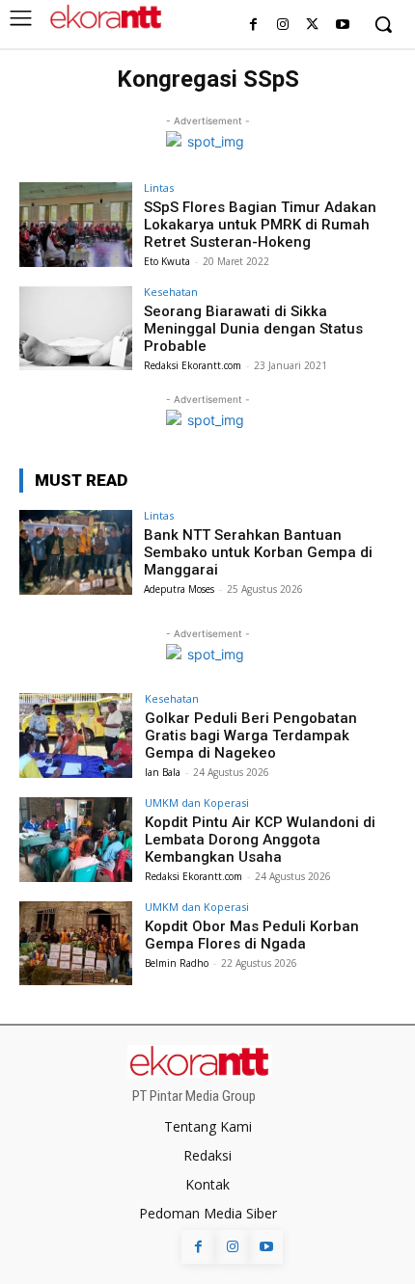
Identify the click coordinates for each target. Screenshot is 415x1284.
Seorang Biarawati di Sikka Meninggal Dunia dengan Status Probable (253, 329)
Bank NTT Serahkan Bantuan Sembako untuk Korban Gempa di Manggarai (258, 552)
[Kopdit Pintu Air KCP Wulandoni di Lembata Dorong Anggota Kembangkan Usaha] (75, 839)
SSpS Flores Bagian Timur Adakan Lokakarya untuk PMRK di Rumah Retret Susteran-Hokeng (260, 225)
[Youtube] (342, 25)
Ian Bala (162, 772)
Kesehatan (171, 291)
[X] (312, 25)
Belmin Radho (176, 963)
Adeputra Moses (179, 589)
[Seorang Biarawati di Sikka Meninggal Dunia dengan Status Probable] (75, 328)
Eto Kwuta (167, 261)
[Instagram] (283, 25)
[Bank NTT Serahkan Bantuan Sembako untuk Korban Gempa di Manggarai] (75, 552)
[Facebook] (253, 25)
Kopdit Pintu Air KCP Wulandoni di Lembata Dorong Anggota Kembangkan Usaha (260, 840)
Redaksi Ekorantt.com (192, 365)
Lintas (159, 187)
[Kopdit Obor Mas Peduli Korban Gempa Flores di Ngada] (75, 943)
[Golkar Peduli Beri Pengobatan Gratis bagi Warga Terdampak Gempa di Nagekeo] (75, 735)
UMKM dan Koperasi (197, 802)
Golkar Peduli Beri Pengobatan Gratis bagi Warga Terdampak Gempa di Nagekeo (251, 735)
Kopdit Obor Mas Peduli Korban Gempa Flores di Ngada (252, 935)
